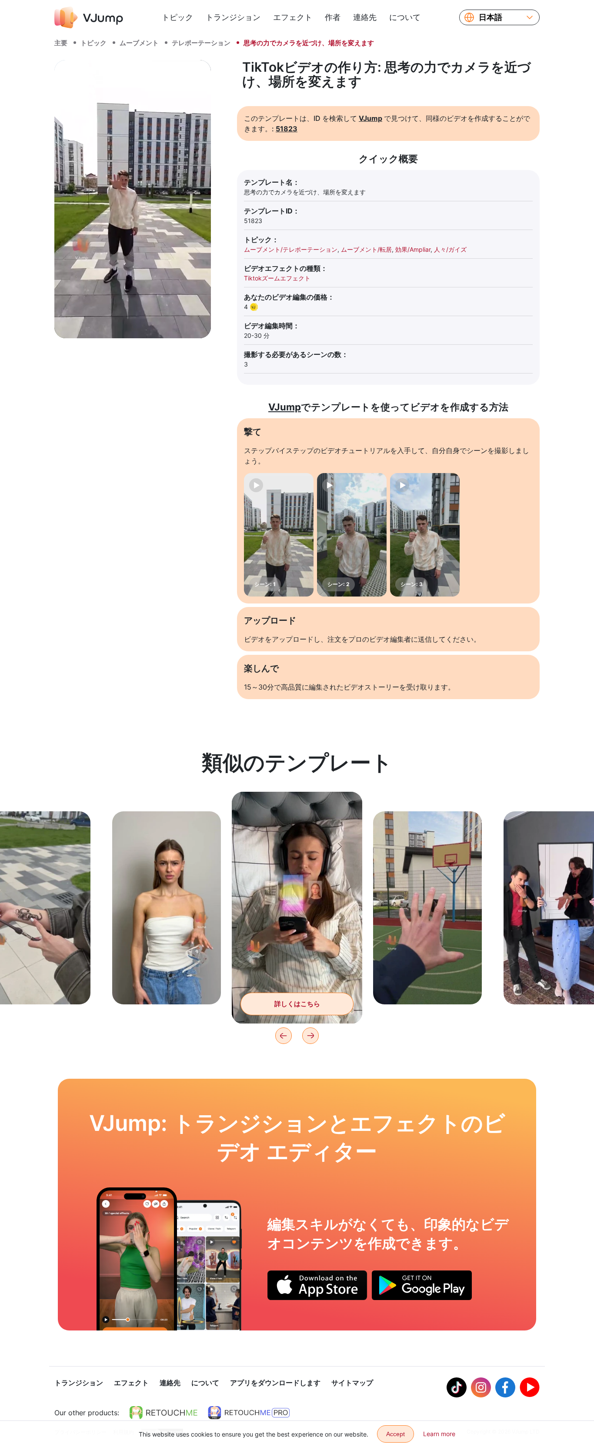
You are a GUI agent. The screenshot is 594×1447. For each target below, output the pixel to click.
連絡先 (365, 17)
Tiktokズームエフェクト (277, 278)
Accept (395, 1433)
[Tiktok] (457, 1387)
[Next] (310, 1035)
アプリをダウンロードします (275, 1382)
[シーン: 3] (425, 535)
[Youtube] (530, 1387)
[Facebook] (505, 1387)
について (404, 17)
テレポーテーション (201, 43)
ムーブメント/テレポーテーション (290, 249)
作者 (332, 17)
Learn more (439, 1433)
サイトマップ (352, 1382)
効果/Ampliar (412, 249)
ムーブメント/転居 (366, 249)
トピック (177, 17)
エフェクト (292, 17)
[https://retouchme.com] (163, 1412)
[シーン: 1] (279, 535)
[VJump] (88, 17)
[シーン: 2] (352, 535)
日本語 (490, 17)
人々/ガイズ (450, 249)
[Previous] (283, 1035)
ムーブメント (139, 43)
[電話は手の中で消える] (137, 1258)
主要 (60, 43)
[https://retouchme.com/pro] (249, 1412)
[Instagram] (481, 1387)
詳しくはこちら (167, 984)
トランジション (233, 17)
